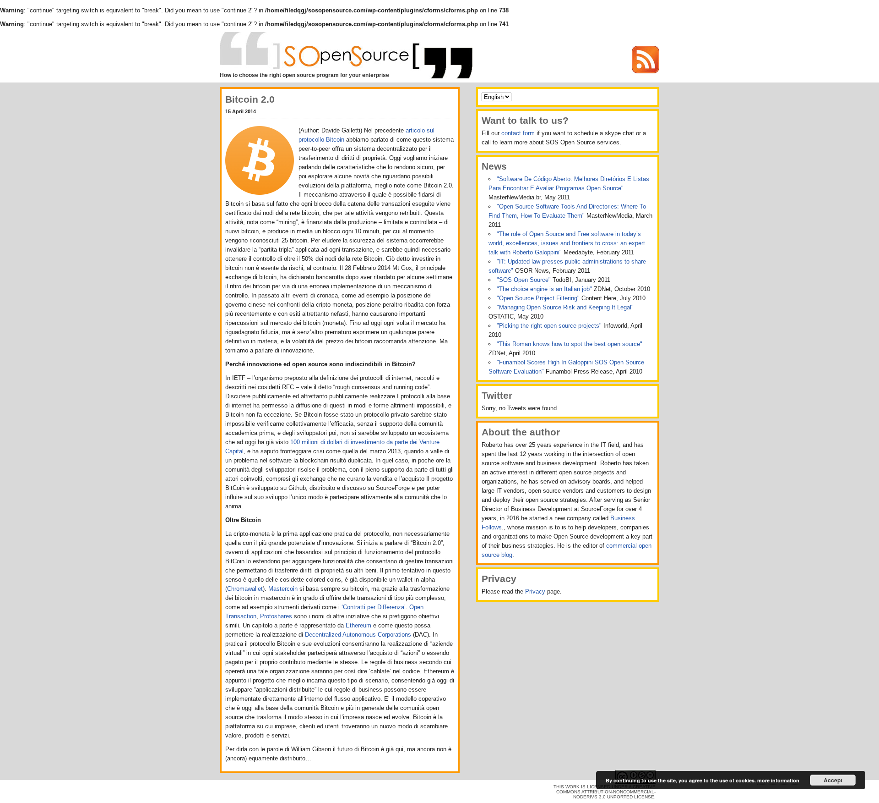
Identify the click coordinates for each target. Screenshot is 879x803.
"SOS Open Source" (525, 279)
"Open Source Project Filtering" (539, 298)
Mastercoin (283, 588)
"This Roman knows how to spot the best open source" (569, 344)
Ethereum (358, 625)
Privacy (535, 591)
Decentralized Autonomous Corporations (358, 634)
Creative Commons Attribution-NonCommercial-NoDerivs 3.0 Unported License (606, 791)
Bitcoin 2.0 (250, 99)
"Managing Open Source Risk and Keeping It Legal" (565, 307)
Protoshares (276, 616)
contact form (518, 133)
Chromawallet (245, 588)
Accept (833, 780)
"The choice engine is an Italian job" (545, 289)
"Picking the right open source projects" (550, 325)
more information (778, 780)
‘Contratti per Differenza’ (374, 607)
